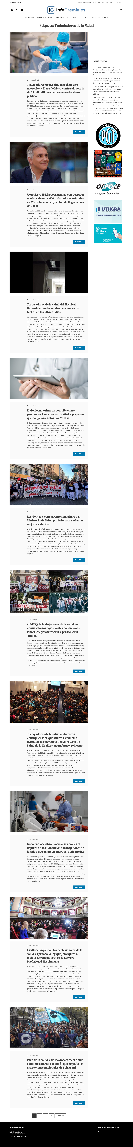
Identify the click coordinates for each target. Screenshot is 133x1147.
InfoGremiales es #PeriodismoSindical (91, 2)
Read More (79, 132)
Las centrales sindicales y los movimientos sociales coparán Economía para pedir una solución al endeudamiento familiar (108, 110)
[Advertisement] (108, 44)
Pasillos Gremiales (45, 17)
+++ (30, 80)
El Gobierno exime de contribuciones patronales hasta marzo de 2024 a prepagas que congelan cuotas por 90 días (55, 414)
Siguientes (60, 1115)
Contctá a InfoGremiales (114, 2)
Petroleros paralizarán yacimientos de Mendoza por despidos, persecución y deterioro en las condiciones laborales (106, 80)
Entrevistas (103, 17)
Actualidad (29, 17)
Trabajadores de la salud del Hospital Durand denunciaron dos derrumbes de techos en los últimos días (53, 308)
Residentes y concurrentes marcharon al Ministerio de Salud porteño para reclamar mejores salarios (55, 520)
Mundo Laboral (62, 17)
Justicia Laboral (89, 17)
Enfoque (75, 17)
